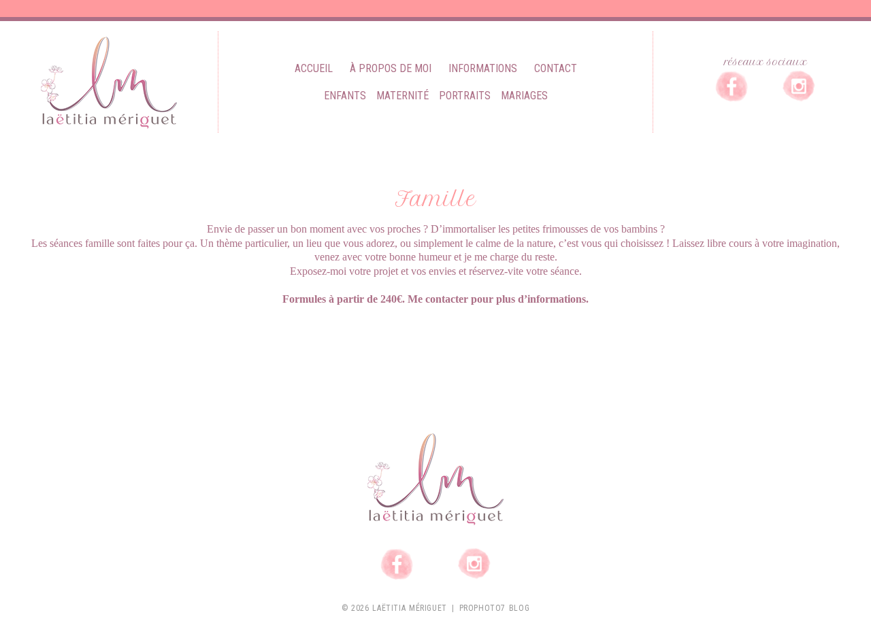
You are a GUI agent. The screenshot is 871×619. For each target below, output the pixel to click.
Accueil (314, 68)
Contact (555, 68)
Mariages (524, 95)
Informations (482, 68)
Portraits (465, 95)
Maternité (402, 95)
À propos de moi (390, 68)
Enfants (345, 95)
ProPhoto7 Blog (494, 608)
